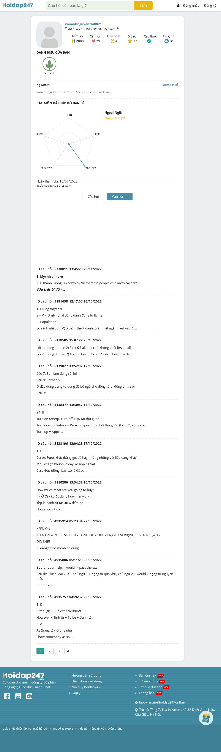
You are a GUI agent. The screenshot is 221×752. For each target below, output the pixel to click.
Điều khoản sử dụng (87, 681)
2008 (80, 41)
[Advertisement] (107, 233)
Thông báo (150, 693)
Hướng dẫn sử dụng (86, 675)
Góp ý (76, 693)
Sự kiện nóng (151, 681)
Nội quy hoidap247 (86, 687)
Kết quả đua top (153, 687)
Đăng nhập (191, 5)
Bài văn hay (150, 675)
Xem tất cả (170, 85)
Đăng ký (210, 5)
